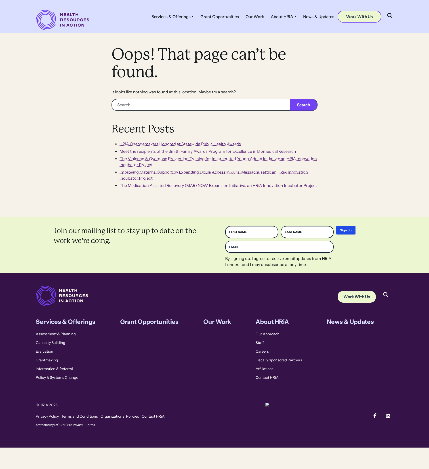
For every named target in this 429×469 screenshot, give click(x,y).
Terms (90, 425)
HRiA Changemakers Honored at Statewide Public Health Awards (180, 144)
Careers (262, 351)
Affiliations (264, 368)
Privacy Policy (47, 416)
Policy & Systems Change (57, 377)
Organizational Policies (120, 416)
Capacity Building (50, 342)
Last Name (293, 232)
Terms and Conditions (79, 416)
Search (385, 291)
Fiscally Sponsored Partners (279, 360)
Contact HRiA (267, 377)
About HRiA (282, 16)
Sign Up (346, 230)
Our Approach (268, 334)
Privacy (78, 425)
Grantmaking (47, 360)
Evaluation (44, 351)
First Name (238, 232)
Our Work (255, 16)
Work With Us (359, 16)
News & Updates (318, 16)
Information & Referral (54, 368)
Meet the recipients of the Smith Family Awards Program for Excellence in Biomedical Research (208, 151)
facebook (375, 416)
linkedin (388, 416)
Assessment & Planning (56, 334)
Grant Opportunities (219, 16)
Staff (260, 342)
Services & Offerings (171, 16)
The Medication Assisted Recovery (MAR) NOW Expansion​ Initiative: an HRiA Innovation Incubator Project (218, 185)
